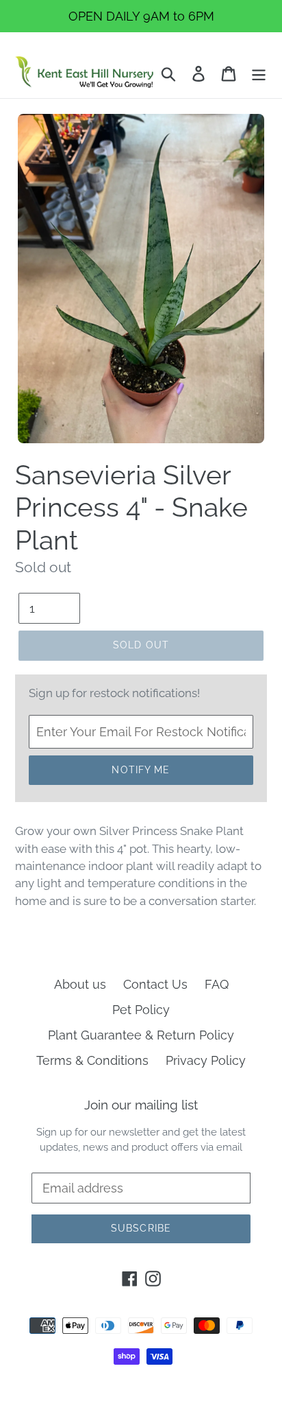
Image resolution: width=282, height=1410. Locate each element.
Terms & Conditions (92, 1060)
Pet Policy (141, 1009)
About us (80, 984)
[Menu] (259, 72)
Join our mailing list (141, 1104)
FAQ (217, 984)
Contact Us (155, 984)
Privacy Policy (206, 1060)
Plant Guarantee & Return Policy (141, 1035)
